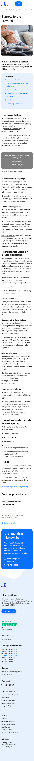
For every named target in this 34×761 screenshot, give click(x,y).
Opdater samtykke (17, 165)
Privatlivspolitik (6, 730)
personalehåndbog (11, 131)
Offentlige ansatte (8, 236)
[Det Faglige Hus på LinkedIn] (10, 685)
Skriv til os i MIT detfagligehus (11, 672)
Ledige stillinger (6, 706)
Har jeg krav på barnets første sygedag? (11, 503)
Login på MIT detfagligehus (10, 695)
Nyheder (4, 719)
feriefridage (14, 364)
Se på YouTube (17, 162)
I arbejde (25, 10)
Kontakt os (5, 698)
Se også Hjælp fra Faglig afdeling (16, 487)
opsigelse (22, 404)
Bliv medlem (7, 611)
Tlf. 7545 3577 (6, 639)
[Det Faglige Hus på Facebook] (2, 685)
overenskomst (22, 135)
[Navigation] (30, 3)
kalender (7, 412)
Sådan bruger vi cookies (9, 732)
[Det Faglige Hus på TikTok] (13, 685)
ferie (8, 364)
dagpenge (7, 381)
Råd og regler (17, 10)
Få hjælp (7, 10)
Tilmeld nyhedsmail (8, 724)
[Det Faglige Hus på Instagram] (6, 685)
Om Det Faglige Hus (8, 721)
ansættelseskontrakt (12, 129)
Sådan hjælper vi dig (8, 703)
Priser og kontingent (8, 700)
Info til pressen (6, 727)
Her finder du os (6, 674)
